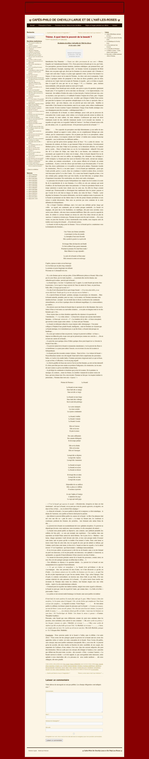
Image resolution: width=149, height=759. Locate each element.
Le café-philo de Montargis (113, 48)
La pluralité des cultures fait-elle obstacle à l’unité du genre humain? (35, 71)
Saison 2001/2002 (32, 178)
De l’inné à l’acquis (33, 74)
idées (67, 667)
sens (54, 669)
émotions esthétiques (89, 666)
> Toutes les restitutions (32, 169)
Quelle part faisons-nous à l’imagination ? (58, 33)
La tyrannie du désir (33, 115)
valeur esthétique (60, 669)
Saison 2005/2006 (32, 186)
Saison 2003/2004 (32, 182)
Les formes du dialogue (34, 117)
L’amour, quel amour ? (33, 163)
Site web (48, 727)
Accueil (32, 25)
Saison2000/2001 (32, 176)
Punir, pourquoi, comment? (34, 108)
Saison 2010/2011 (32, 195)
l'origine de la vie (82, 667)
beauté (101, 664)
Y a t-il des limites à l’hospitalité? (36, 99)
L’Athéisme (31, 49)
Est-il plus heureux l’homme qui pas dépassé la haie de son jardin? (36, 78)
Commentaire (49, 691)
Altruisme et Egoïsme (33, 50)
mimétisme (90, 667)
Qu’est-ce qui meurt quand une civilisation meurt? (35, 119)
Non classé (66, 664)
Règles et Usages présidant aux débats (96, 25)
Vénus (68, 669)
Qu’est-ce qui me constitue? (34, 47)
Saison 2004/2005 (32, 184)
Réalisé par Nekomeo (43, 750)
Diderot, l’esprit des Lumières (35, 91)
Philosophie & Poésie (45, 25)
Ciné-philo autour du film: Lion (35, 126)
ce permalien (94, 669)
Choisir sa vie (31, 81)
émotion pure (59, 666)
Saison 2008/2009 (32, 191)
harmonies (58, 667)
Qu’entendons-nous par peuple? (35, 158)
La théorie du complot (33, 140)
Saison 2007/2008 (32, 189)
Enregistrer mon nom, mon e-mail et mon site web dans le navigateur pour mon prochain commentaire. (74, 736)
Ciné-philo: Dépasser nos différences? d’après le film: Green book (34, 84)
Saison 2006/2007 (32, 187)
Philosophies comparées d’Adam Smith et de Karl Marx (36, 104)
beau (97, 664)
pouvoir (48, 669)
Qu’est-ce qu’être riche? (34, 147)
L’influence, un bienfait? (34, 52)
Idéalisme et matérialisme (34, 161)
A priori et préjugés (33, 46)
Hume (63, 667)
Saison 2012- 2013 (33, 198)
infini (70, 667)
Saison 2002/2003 (32, 180)
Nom (47, 714)
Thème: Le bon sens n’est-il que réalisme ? (90, 33)
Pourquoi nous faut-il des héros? (36, 114)
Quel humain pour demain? (34, 106)
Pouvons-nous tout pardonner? (35, 134)
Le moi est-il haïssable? (33, 90)
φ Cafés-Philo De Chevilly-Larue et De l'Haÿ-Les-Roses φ (102, 751)
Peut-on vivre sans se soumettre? (36, 138)
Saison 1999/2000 (32, 175)
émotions (80, 666)
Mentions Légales (32, 750)
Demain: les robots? (33, 109)
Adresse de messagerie (52, 721)
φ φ (74, 20)
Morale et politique (32, 122)
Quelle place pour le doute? (34, 55)
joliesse (74, 667)
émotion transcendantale (70, 666)
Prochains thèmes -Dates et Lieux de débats (68, 25)
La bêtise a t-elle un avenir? (34, 59)
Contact (115, 25)
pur (51, 669)
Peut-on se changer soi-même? (35, 160)
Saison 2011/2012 (32, 196)
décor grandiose (50, 666)
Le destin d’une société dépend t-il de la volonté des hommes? (36, 165)
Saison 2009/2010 (32, 193)
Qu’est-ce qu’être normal (34, 53)
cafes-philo (64, 39)
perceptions (97, 667)
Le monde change (32, 76)
